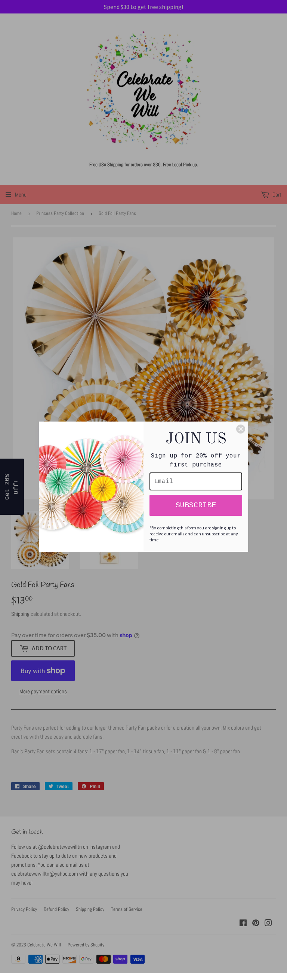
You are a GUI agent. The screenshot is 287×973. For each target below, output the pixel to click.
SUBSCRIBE (196, 505)
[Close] (240, 429)
